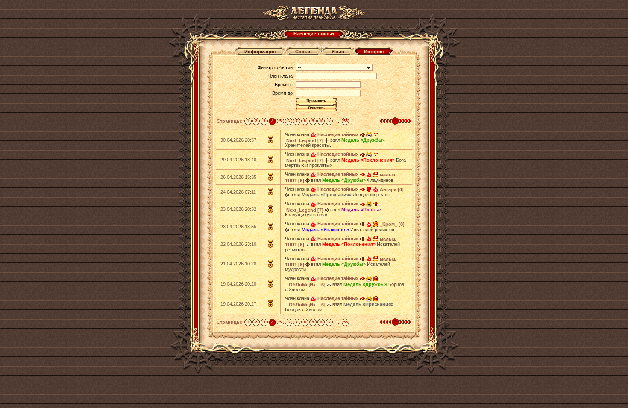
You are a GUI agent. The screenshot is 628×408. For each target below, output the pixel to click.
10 (321, 121)
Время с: (284, 84)
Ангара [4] (392, 189)
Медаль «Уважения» (325, 229)
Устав (338, 51)
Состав (303, 51)
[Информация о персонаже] (327, 140)
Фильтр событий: (276, 67)
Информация (260, 51)
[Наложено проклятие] (369, 189)
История (374, 51)
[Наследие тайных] (313, 134)
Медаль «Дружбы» (363, 140)
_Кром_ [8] (392, 224)
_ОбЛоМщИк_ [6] (306, 284)
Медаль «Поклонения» (368, 160)
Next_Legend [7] (304, 140)
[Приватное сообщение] (362, 134)
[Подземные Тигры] (369, 134)
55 (345, 121)
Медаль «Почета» (361, 209)
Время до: (283, 93)
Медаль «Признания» (327, 194)
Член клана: (281, 76)
